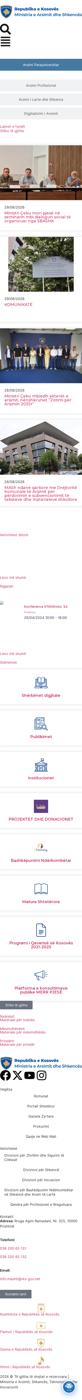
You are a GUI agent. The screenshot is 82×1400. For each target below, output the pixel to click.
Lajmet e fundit (12, 126)
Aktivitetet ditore (14, 535)
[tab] (41, 65)
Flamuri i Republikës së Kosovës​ (26, 1332)
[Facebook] (5, 1075)
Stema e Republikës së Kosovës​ (26, 1349)
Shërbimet (8, 662)
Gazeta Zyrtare (41, 1116)
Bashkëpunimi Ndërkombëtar (41, 860)
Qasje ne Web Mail (41, 1136)
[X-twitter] (17, 1075)
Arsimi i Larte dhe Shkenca (41, 99)
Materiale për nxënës (17, 1020)
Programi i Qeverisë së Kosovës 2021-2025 (41, 945)
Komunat (41, 1096)
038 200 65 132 (13, 1256)
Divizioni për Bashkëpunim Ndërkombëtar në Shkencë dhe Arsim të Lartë (38, 1192)
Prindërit (7, 1041)
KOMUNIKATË (18, 304)
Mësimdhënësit (12, 1028)
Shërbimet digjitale (41, 695)
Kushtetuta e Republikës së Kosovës (29, 1314)
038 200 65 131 (13, 1248)
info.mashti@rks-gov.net (20, 1279)
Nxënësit (7, 1016)
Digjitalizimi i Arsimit (41, 113)
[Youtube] (29, 1075)
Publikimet (41, 736)
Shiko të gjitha (12, 131)
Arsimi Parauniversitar (41, 65)
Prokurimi (41, 1126)
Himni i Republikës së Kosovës (25, 1367)
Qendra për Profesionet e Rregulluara (41, 1204)
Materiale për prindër (17, 1044)
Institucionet (41, 778)
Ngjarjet (6, 586)
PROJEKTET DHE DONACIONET (41, 819)
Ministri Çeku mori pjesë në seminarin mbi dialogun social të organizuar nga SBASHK (37, 217)
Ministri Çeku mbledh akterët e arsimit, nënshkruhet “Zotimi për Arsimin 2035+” (38, 400)
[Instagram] (41, 1075)
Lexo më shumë (13, 577)
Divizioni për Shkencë (41, 1170)
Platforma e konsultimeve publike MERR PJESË (41, 990)
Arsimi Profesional (41, 85)
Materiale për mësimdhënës (22, 1032)
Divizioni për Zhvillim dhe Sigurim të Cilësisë (34, 1157)
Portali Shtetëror (41, 1106)
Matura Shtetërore (41, 901)
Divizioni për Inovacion (41, 1180)
